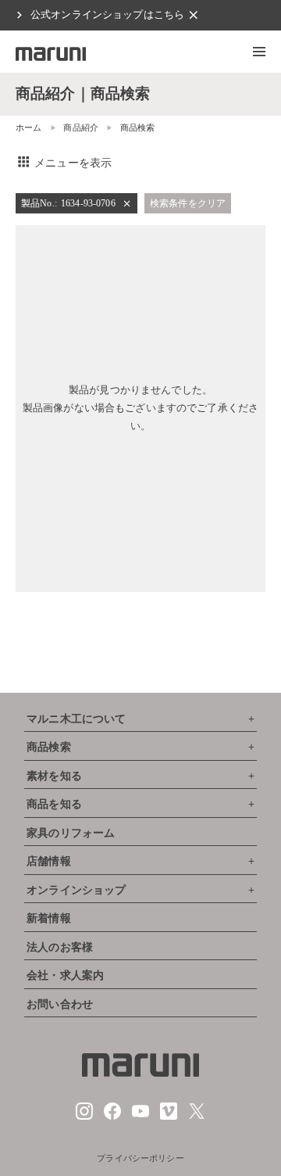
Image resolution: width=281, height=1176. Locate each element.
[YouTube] (140, 1116)
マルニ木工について (76, 719)
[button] (259, 51)
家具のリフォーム (71, 833)
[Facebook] (112, 1116)
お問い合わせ (60, 1004)
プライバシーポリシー (140, 1158)
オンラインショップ (76, 890)
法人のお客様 (60, 947)
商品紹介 (80, 127)
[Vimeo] (168, 1116)
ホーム (28, 127)
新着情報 (49, 918)
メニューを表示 (64, 163)
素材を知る (54, 776)
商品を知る (54, 804)
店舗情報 (49, 861)
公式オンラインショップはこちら (107, 14)
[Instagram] (84, 1116)
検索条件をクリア (188, 203)
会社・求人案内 (65, 975)
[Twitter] (196, 1116)
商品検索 (49, 747)
